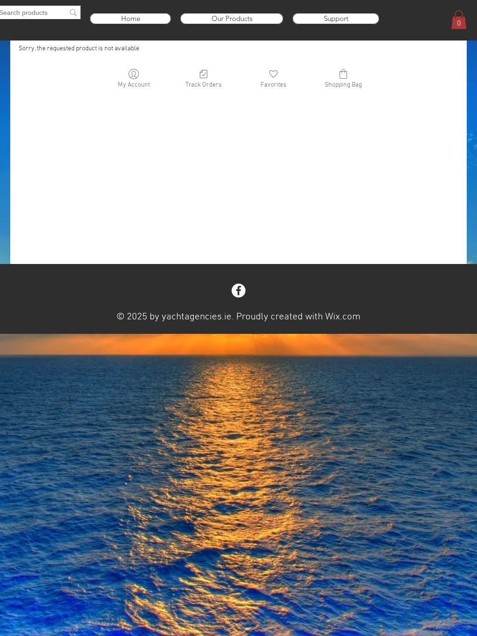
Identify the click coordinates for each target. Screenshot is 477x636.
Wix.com (343, 317)
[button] (459, 19)
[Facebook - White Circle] (238, 291)
